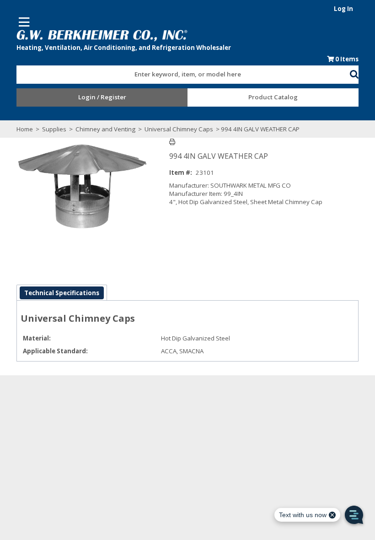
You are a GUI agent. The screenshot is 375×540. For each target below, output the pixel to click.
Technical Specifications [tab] (61, 293)
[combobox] (182, 72)
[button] (354, 72)
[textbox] (178, 74)
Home (24, 129)
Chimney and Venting (105, 129)
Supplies (54, 129)
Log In (343, 9)
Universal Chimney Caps (178, 129)
